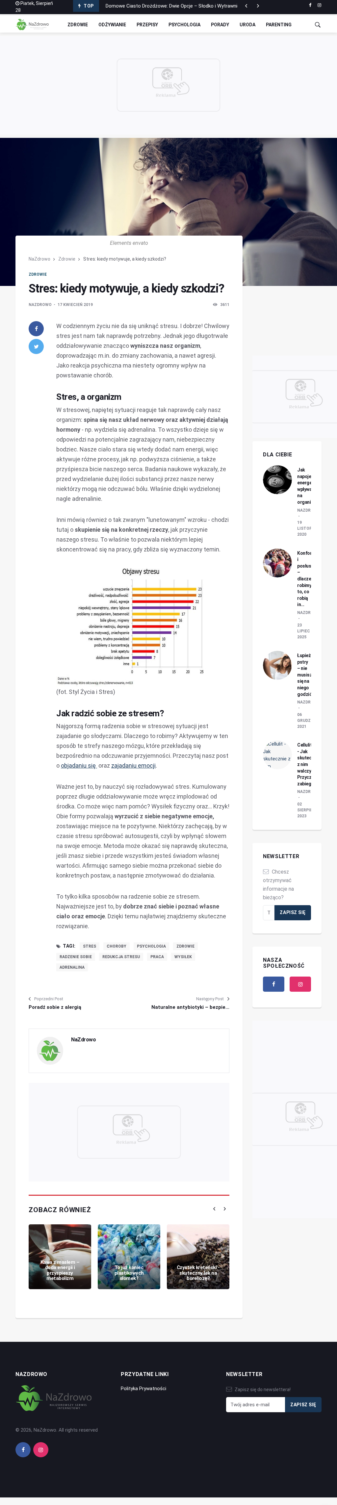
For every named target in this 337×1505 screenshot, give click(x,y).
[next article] (246, 6)
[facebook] (310, 5)
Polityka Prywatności (143, 1388)
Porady (220, 24)
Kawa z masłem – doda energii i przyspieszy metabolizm (60, 1270)
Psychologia (184, 24)
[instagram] (319, 5)
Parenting (279, 24)
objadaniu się (79, 765)
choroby (116, 946)
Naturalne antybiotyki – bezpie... (190, 1007)
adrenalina (72, 967)
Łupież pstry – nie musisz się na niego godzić (304, 675)
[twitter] (36, 346)
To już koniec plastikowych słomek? (129, 1272)
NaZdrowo (39, 259)
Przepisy (147, 24)
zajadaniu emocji (133, 765)
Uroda (247, 24)
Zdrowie (77, 24)
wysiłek (183, 957)
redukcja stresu (121, 957)
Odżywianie (112, 24)
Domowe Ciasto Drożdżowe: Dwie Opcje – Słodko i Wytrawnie (173, 6)
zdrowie (185, 946)
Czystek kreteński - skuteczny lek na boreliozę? (198, 1272)
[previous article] (258, 6)
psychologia (151, 946)
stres (89, 946)
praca (157, 957)
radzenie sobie (76, 957)
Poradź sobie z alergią (55, 1007)
